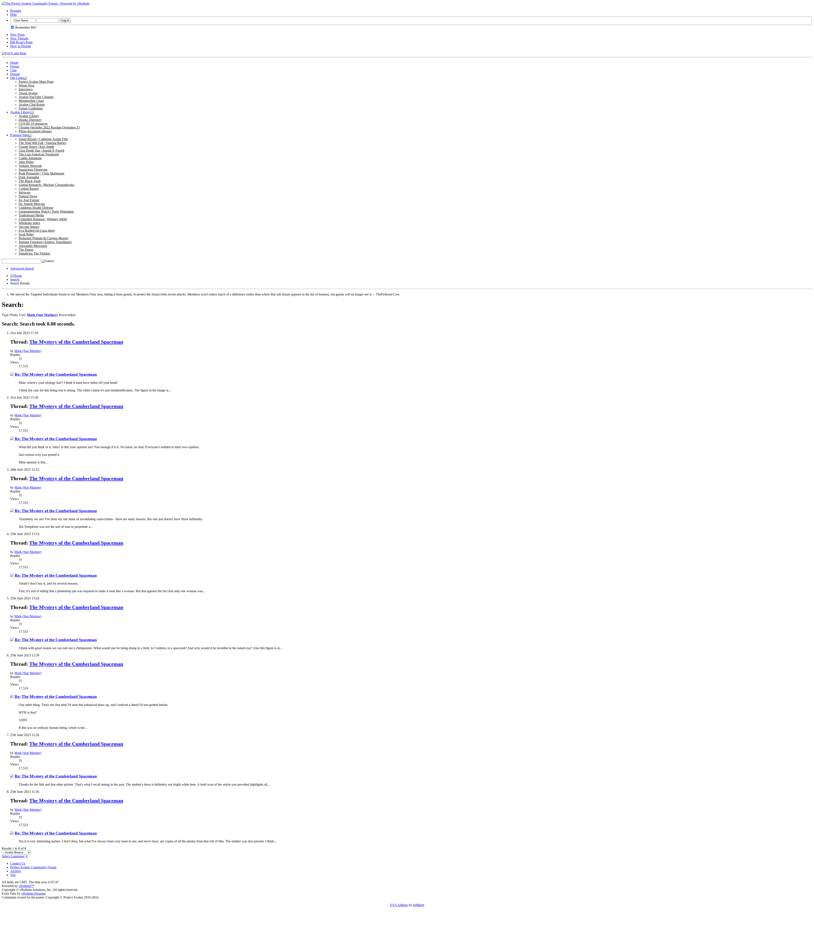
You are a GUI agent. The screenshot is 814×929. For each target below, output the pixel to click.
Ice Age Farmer (29, 200)
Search (14, 279)
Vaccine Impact (29, 227)
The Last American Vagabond (39, 154)
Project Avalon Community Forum (33, 867)
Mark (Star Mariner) (27, 351)
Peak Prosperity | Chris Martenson (41, 173)
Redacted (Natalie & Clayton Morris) (43, 238)
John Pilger (26, 162)
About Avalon (28, 93)
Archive (15, 871)
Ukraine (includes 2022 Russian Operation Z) (49, 127)
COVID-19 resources (33, 123)
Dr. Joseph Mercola (32, 204)
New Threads (19, 38)
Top (12, 875)
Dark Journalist (29, 177)
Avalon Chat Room (32, 104)
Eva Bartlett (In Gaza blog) (37, 230)
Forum (14, 66)
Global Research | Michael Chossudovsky (47, 185)
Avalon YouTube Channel (36, 97)
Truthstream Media (31, 215)
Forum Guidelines (31, 108)
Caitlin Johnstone (30, 158)
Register (15, 10)
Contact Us (17, 863)
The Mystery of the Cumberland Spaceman (76, 342)
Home (14, 62)
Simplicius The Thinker (34, 253)
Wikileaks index (29, 223)
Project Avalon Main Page (36, 81)
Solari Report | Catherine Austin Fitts (43, 139)
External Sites (19, 135)
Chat (13, 70)
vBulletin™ (26, 886)
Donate (15, 74)
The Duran (26, 249)
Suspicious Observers (33, 169)
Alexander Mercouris (33, 246)
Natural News (28, 196)
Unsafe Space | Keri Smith (36, 146)
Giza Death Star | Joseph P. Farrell (41, 150)
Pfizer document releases (35, 131)
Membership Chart (31, 101)
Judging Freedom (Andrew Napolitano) (45, 242)
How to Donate (20, 46)
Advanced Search (22, 268)
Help (13, 14)
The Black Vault (29, 181)
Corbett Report (29, 188)
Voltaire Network (30, 166)
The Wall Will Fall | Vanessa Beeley (43, 143)
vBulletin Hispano (33, 893)
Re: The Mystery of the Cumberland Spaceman (56, 374)
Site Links (17, 78)
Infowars (25, 192)
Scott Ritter (26, 234)
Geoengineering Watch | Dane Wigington (46, 211)
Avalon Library (20, 112)
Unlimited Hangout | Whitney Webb (43, 219)
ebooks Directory (30, 120)
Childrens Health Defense (36, 207)
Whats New (27, 85)
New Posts (17, 34)
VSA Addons (399, 905)
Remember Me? (25, 27)
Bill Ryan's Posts (21, 42)
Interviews (26, 89)
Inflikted (418, 905)
